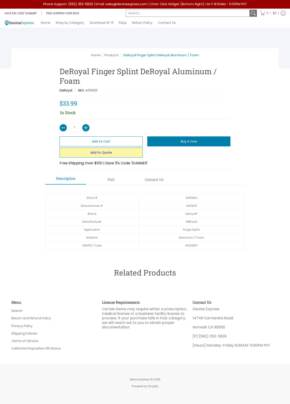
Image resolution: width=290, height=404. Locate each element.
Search (16, 310)
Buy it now (189, 141)
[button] (268, 13)
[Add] (85, 127)
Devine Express (140, 379)
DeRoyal (66, 90)
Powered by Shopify (145, 386)
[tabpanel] (145, 219)
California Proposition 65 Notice (36, 348)
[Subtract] (63, 127)
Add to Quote (101, 152)
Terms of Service (24, 341)
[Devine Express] (19, 23)
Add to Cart (101, 141)
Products (111, 55)
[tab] (65, 180)
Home (96, 55)
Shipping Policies (24, 333)
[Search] (253, 13)
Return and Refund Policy (31, 318)
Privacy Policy (22, 326)
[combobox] (188, 13)
